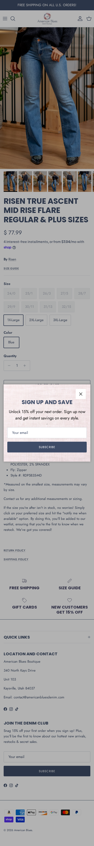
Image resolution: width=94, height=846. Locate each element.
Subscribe (47, 447)
